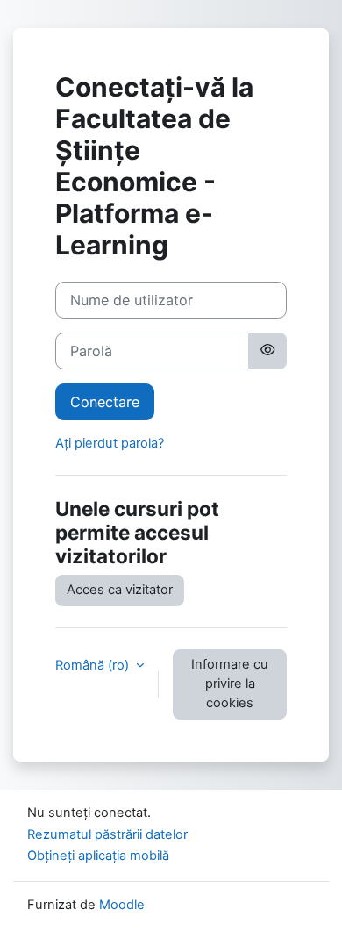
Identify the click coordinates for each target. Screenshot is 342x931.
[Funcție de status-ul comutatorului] (267, 351)
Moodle (122, 905)
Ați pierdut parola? (109, 443)
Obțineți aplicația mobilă (98, 855)
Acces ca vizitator (120, 590)
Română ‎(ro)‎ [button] (93, 665)
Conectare (104, 402)
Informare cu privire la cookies (229, 683)
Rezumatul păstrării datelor (107, 834)
